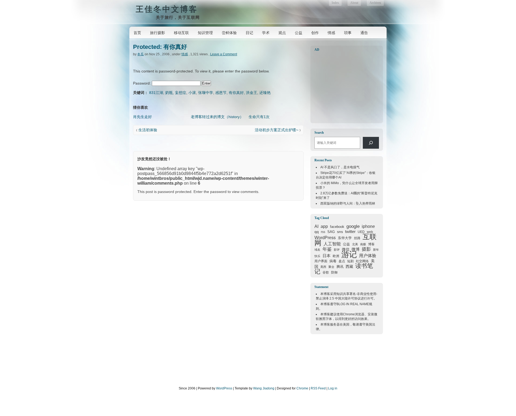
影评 (337, 249)
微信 (345, 249)
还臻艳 (265, 92)
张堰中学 (205, 92)
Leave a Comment (223, 54)
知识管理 (205, 33)
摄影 (366, 249)
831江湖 (156, 92)
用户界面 (320, 261)
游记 (349, 254)
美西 (323, 266)
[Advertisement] (348, 87)
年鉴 (327, 249)
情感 (331, 33)
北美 (355, 244)
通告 (364, 33)
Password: (142, 83)
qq (316, 231)
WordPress (325, 237)
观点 (282, 33)
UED (361, 231)
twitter (350, 231)
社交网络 (362, 261)
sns (340, 231)
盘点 (342, 261)
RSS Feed (318, 388)
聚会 (331, 266)
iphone (368, 226)
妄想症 (180, 92)
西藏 (349, 266)
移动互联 (181, 33)
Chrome (349, 314)
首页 (137, 33)
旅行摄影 (157, 33)
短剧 (350, 261)
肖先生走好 (142, 117)
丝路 (357, 238)
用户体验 (367, 255)
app (324, 226)
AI (316, 226)
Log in (332, 388)
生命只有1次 (259, 117)
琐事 (348, 33)
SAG (331, 232)
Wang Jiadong (263, 388)
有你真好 (236, 92)
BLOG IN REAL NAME (352, 304)
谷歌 (325, 272)
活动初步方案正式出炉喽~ (276, 130)
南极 (363, 244)
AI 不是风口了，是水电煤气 (340, 167)
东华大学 (345, 238)
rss (323, 232)
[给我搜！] (371, 143)
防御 (334, 272)
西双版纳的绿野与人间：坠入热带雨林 (347, 203)
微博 (356, 249)
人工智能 (332, 244)
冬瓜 (140, 54)
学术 (266, 33)
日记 (249, 33)
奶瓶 (169, 92)
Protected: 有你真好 (160, 46)
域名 (317, 249)
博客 (371, 244)
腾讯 (339, 267)
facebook (337, 227)
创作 (315, 33)
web (370, 232)
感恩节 (221, 92)
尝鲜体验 (229, 33)
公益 (298, 33)
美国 (346, 324)
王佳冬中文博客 (167, 9)
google (353, 226)
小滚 (192, 92)
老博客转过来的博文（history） (217, 117)
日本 (326, 256)
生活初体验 (147, 130)
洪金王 (251, 92)
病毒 (332, 261)
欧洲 (336, 256)
